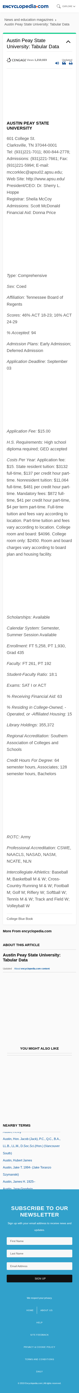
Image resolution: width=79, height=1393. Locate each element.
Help (39, 1322)
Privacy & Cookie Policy (39, 1347)
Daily (39, 1371)
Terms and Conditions (39, 1359)
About (32, 968)
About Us (46, 1310)
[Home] (25, 6)
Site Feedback (39, 1335)
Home (29, 1310)
